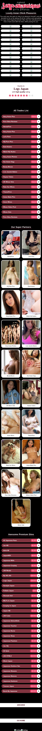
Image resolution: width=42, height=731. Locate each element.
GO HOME (21, 720)
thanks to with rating (21, 91)
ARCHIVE (21, 705)
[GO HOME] (21, 11)
